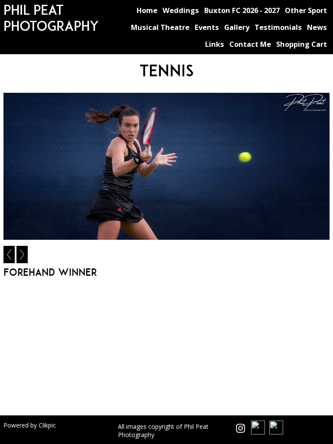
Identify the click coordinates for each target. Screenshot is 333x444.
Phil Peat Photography (51, 18)
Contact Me (250, 44)
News (317, 27)
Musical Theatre (160, 27)
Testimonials (278, 27)
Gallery (236, 27)
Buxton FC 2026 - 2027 (242, 10)
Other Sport (306, 10)
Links (214, 44)
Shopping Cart (301, 44)
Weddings (181, 10)
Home (147, 10)
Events (207, 27)
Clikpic (47, 425)
